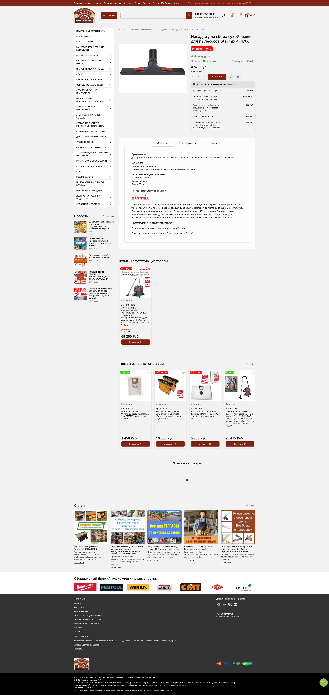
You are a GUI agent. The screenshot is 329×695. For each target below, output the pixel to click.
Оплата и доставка (112, 3)
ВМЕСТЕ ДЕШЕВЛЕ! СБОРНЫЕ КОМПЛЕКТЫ (90, 48)
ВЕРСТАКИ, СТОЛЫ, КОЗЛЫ (89, 79)
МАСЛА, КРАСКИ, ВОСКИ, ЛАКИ (91, 161)
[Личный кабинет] (224, 15)
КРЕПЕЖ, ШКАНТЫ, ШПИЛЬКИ (90, 166)
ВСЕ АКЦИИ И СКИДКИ (87, 55)
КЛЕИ (79, 171)
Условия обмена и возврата (86, 624)
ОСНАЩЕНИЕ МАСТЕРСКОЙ (89, 85)
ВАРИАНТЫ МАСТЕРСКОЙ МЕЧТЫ (88, 62)
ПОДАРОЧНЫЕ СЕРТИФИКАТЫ (90, 31)
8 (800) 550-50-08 (205, 14)
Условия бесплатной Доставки (87, 645)
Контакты (128, 3)
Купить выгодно (81, 611)
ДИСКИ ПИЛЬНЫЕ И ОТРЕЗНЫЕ (91, 136)
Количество (196, 72)
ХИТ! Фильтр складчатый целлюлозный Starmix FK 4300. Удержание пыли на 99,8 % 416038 (168, 415)
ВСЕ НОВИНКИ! (83, 36)
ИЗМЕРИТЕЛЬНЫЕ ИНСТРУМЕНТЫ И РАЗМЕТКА (90, 100)
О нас (137, 3)
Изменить (231, 84)
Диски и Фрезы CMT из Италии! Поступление (100, 256)
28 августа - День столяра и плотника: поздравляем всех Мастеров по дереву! (101, 225)
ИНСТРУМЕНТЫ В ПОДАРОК (89, 190)
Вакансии (78, 627)
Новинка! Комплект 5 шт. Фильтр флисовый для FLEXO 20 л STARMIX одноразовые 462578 (135, 415)
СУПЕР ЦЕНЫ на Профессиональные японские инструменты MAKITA (100, 242)
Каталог (87, 3)
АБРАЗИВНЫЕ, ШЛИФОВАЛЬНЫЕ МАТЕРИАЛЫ (92, 154)
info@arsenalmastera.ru (207, 17)
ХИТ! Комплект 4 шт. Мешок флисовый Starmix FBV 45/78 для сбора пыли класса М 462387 (204, 415)
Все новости (108, 216)
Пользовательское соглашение (87, 619)
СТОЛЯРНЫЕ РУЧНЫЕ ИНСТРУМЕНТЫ (86, 91)
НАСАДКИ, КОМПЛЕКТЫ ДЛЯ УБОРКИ (189, 29)
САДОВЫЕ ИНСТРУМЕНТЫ (88, 204)
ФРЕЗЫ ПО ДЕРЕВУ (85, 142)
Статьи (155, 3)
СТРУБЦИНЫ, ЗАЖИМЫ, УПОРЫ (91, 131)
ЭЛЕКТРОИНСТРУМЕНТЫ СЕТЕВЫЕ (88, 116)
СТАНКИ (80, 74)
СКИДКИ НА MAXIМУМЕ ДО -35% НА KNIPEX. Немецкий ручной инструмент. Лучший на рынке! (100, 293)
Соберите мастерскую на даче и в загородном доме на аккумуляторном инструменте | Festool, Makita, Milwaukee (127, 550)
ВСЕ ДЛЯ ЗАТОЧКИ (85, 177)
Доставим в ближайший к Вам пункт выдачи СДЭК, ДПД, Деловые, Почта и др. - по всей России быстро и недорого (125, 641)
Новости (98, 3)
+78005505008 (224, 613)
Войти (176, 3)
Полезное (78, 632)
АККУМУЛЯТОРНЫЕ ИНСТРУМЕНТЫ (85, 108)
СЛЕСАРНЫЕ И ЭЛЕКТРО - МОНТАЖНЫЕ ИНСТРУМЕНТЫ (90, 124)
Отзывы (146, 3)
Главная (78, 3)
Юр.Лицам (166, 3)
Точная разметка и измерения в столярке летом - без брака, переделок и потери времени (236, 548)
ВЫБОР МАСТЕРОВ (85, 41)
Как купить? (79, 607)
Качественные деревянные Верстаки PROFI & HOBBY (87, 547)
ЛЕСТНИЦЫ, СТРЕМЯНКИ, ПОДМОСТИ (88, 197)
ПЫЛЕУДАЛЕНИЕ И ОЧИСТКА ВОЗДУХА (149, 29)
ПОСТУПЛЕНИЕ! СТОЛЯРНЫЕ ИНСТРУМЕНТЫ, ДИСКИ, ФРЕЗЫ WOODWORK (100, 275)
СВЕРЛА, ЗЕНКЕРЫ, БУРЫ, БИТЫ (91, 147)
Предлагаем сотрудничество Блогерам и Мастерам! (198, 547)
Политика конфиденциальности (88, 615)
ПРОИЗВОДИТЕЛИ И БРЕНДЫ (90, 68)
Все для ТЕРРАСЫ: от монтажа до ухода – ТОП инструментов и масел (164, 547)
